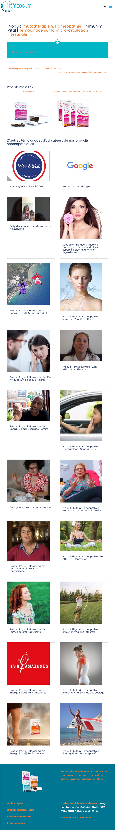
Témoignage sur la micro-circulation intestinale (47, 32)
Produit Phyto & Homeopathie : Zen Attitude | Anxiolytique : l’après (31, 378)
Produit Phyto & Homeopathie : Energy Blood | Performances (28, 752)
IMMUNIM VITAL (30, 91)
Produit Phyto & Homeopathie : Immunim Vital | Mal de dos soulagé (83, 691)
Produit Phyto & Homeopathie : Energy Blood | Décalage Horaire (29, 427)
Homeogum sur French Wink (26, 186)
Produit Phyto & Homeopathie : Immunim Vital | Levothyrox (80, 318)
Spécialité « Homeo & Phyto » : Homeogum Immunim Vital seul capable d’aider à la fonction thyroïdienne (80, 248)
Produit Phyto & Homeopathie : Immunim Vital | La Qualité (28, 630)
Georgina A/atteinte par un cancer (30, 507)
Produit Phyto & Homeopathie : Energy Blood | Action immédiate (29, 312)
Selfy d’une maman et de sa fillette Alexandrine (30, 227)
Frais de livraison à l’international (76, 817)
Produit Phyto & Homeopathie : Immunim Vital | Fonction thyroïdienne (28, 568)
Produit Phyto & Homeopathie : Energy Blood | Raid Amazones (28, 691)
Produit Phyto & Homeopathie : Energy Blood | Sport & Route (80, 448)
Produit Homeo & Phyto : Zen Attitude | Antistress (79, 368)
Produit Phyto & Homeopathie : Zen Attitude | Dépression (83, 558)
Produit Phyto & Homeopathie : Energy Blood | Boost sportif (80, 752)
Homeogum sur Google (76, 186)
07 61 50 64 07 (91, 811)
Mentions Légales (15, 803)
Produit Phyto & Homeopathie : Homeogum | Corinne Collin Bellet (82, 509)
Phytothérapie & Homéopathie (51, 26)
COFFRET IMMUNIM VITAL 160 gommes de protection (77, 91)
